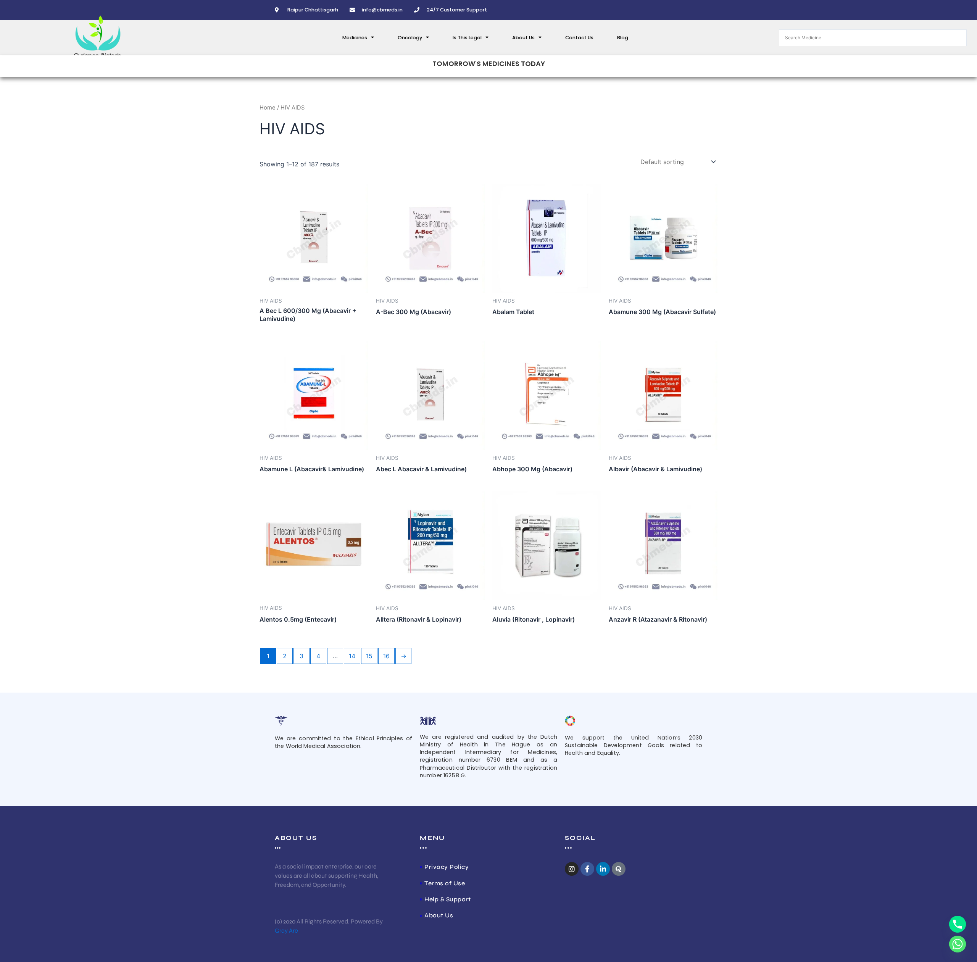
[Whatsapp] (957, 944)
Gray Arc (286, 930)
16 (386, 656)
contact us (579, 37)
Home (268, 107)
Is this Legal (467, 37)
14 (352, 656)
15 (369, 656)
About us (523, 37)
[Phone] (957, 924)
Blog (622, 37)
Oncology (410, 37)
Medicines (354, 37)
